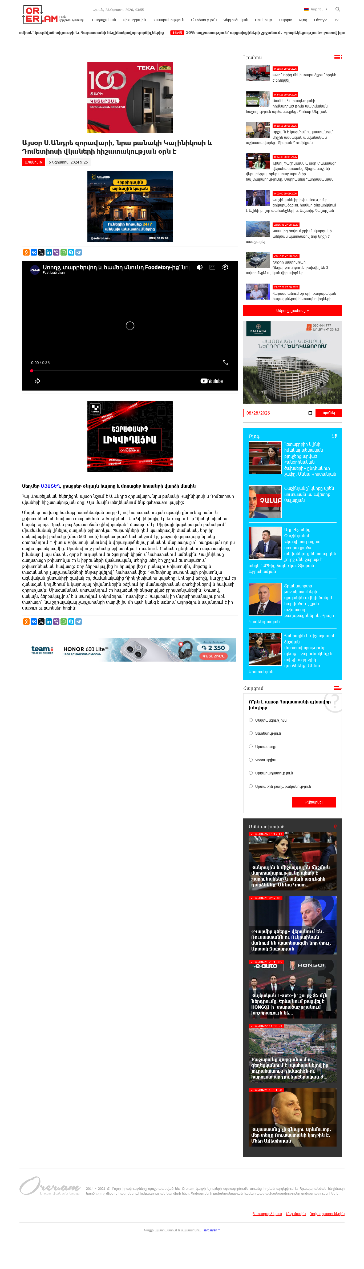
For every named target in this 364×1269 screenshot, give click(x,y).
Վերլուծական (236, 20)
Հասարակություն (168, 20)
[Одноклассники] (26, 252)
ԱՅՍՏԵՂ (49, 485)
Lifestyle (320, 20)
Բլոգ (303, 20)
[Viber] (56, 252)
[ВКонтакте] (34, 252)
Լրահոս (252, 57)
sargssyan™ (212, 1230)
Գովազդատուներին (327, 1213)
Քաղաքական (104, 20)
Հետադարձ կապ (267, 1213)
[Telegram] (78, 252)
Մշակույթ (263, 20)
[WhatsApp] (63, 252)
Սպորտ (285, 20)
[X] (41, 252)
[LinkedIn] (49, 252)
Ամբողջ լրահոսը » (292, 310)
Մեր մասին (296, 1213)
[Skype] (71, 252)
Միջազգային (134, 20)
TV (336, 20)
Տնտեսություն (204, 20)
